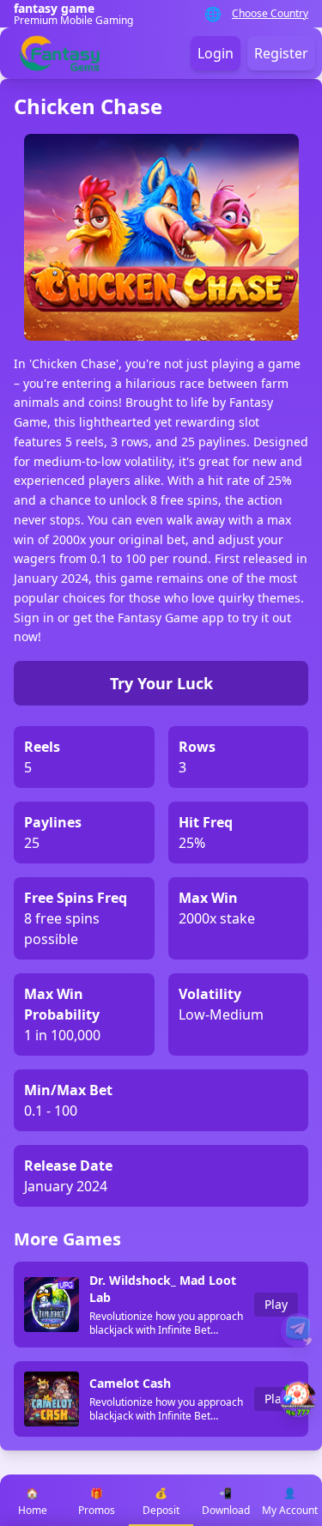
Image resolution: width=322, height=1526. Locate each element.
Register (281, 53)
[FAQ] (298, 1330)
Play (276, 1304)
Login (215, 53)
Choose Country (270, 14)
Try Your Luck (161, 683)
